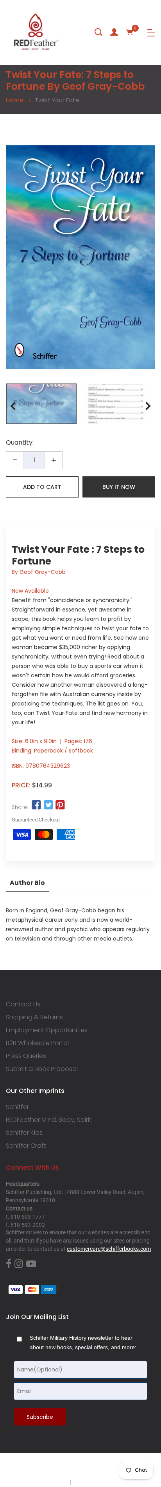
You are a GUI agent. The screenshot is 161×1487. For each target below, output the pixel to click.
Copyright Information (99, 1482)
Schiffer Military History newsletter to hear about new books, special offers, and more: (83, 1342)
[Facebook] (8, 1264)
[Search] (98, 32)
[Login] (114, 32)
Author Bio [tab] (27, 882)
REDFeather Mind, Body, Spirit (48, 1120)
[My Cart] (130, 32)
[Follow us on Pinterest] (60, 805)
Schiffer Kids (24, 1133)
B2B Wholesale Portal (37, 1043)
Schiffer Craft (26, 1146)
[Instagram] (18, 1264)
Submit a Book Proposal (42, 1069)
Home (14, 100)
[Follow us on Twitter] (48, 805)
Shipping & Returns (34, 1017)
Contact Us (23, 1004)
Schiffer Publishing (101, 1467)
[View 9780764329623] (41, 404)
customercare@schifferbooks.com (109, 1249)
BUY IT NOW (118, 487)
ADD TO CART (42, 487)
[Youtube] (31, 1264)
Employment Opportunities (47, 1030)
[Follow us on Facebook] (36, 805)
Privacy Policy (52, 1482)
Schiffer (17, 1107)
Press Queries (26, 1056)
